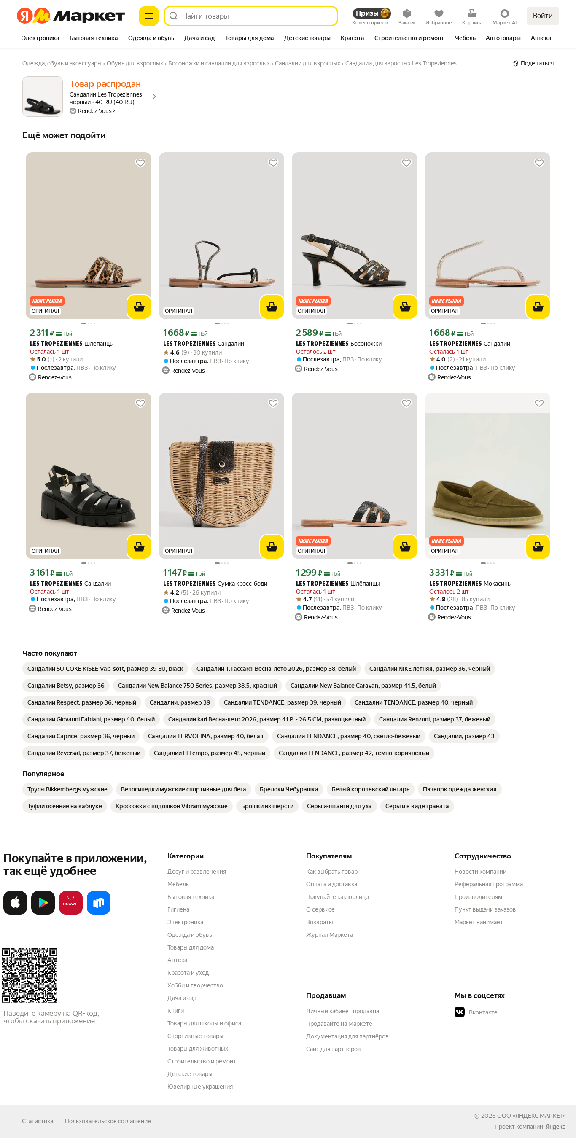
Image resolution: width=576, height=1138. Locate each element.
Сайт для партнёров (333, 1049)
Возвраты (319, 922)
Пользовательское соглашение (108, 1121)
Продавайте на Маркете (339, 1023)
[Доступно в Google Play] (43, 913)
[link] (105, 668)
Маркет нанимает (479, 922)
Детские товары (190, 1074)
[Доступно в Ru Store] (98, 913)
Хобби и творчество (195, 985)
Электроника (185, 922)
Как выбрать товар (332, 871)
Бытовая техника (190, 896)
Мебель (178, 884)
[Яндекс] (555, 1126)
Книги (175, 1010)
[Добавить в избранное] (140, 163)
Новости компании (480, 871)
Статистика (37, 1121)
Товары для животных (197, 1048)
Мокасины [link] (470, 583)
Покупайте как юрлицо (337, 896)
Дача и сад (181, 998)
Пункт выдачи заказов (485, 909)
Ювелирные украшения (200, 1086)
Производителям (478, 896)
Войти (543, 16)
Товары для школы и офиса (204, 1023)
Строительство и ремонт (201, 1061)
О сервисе (320, 909)
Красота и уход (188, 972)
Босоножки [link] (339, 343)
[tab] (41, 39)
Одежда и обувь (189, 934)
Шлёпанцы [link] (72, 343)
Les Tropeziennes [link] (56, 344)
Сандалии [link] (203, 343)
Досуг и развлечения (196, 871)
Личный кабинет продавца (342, 1011)
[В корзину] (139, 307)
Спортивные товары (195, 1036)
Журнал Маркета (329, 934)
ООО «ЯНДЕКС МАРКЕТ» (531, 1115)
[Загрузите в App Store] (15, 913)
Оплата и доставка (331, 884)
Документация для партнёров (347, 1036)
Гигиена (178, 909)
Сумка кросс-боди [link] (215, 583)
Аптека (177, 960)
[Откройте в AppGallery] (71, 913)
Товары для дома (190, 947)
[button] (514, 1012)
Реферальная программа (489, 884)
